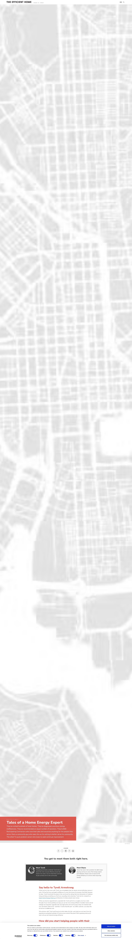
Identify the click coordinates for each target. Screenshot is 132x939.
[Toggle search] (123, 2)
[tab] (45, 873)
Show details (81, 935)
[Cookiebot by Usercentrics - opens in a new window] (18, 936)
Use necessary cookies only (111, 935)
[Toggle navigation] (120, 2)
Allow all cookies (111, 926)
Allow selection (111, 930)
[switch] (49, 935)
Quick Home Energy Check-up (47, 898)
